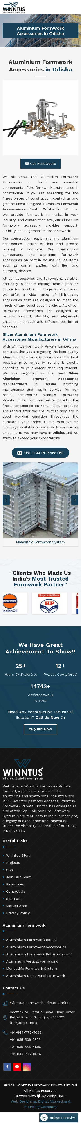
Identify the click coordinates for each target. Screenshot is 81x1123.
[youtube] (17, 1067)
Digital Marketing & (54, 1101)
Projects (13, 862)
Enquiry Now (40, 729)
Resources (15, 884)
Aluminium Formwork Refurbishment (39, 954)
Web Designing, (24, 1101)
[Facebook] (7, 1067)
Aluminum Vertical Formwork (32, 961)
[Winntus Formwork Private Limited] (14, 7)
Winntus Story (18, 855)
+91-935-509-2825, (25, 1039)
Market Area (16, 906)
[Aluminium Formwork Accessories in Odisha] (40, 117)
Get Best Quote (42, 163)
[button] (75, 500)
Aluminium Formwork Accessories (36, 947)
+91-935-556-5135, (25, 1047)
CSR (9, 870)
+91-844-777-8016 (25, 1054)
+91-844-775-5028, (26, 1032)
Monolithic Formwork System (31, 968)
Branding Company (40, 1107)
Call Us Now (48, 717)
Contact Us (15, 891)
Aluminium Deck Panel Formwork (35, 976)
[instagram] (27, 1067)
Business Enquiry (61, 1117)
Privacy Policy (18, 913)
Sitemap (13, 898)
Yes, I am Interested (43, 452)
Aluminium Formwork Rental (31, 940)
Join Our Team (19, 877)
